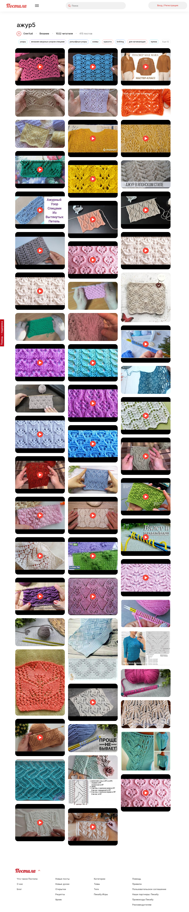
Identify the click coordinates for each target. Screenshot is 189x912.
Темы (97, 884)
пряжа (154, 41)
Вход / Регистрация (167, 5)
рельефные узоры (78, 41)
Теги (96, 889)
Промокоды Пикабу (142, 899)
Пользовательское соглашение (149, 889)
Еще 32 (165, 41)
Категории (99, 879)
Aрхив (58, 899)
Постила (16, 5)
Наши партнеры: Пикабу (145, 894)
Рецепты (60, 894)
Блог (19, 889)
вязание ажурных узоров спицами (48, 41)
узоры (23, 41)
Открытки (60, 889)
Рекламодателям (141, 904)
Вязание (44, 33)
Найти (112, 5)
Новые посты (62, 879)
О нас (20, 884)
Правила (137, 884)
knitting (120, 41)
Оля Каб (28, 33)
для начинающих (137, 41)
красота (108, 41)
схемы (95, 41)
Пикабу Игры (101, 894)
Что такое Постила (27, 879)
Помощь (136, 879)
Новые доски (62, 884)
